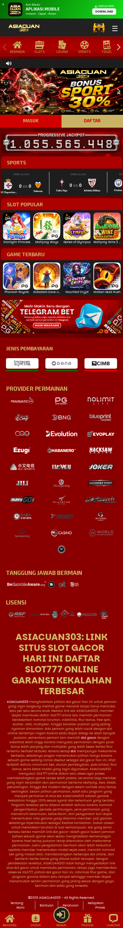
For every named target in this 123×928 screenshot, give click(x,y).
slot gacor (88, 737)
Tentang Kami (17, 905)
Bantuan (46, 905)
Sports (84, 52)
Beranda (17, 52)
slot (73, 751)
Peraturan (71, 905)
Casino (62, 52)
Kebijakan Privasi (96, 905)
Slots (39, 52)
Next (117, 47)
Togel (107, 52)
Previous (3, 47)
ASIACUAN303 (17, 702)
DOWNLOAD (104, 11)
